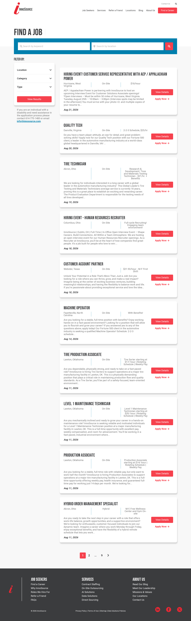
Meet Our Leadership (144, 588)
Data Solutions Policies (117, 611)
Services (101, 10)
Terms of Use (93, 611)
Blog (141, 10)
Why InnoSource (39, 588)
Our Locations (140, 596)
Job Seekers (88, 10)
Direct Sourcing (90, 600)
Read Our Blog (140, 584)
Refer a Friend (116, 10)
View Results (34, 99)
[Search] (176, 3)
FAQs (33, 600)
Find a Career (167, 10)
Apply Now (161, 99)
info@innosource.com (29, 121)
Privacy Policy (81, 611)
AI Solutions (88, 592)
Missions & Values (142, 592)
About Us (150, 10)
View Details (162, 92)
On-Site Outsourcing (92, 588)
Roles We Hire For (40, 592)
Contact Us (165, 4)
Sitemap (103, 611)
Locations (131, 10)
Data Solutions (89, 596)
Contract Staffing (91, 584)
